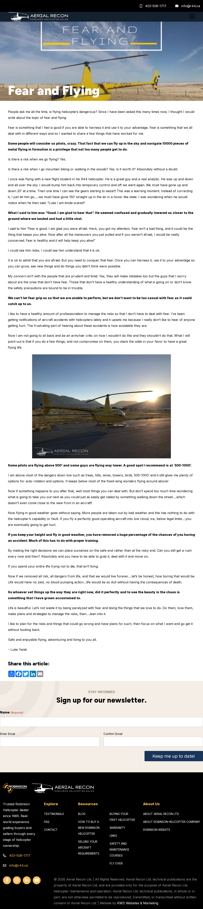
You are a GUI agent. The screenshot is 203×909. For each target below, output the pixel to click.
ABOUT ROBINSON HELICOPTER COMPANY (171, 821)
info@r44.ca (190, 6)
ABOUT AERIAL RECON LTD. (161, 814)
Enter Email (7, 734)
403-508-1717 (155, 6)
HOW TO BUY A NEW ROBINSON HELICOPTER (89, 827)
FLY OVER (116, 863)
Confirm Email (112, 734)
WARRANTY (117, 827)
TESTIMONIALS (54, 814)
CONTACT (51, 829)
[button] (192, 16)
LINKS (113, 835)
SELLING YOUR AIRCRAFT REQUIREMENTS (88, 847)
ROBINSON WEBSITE (156, 829)
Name (11, 712)
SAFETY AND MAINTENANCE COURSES (119, 849)
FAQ (46, 821)
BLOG (81, 814)
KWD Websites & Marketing (137, 903)
